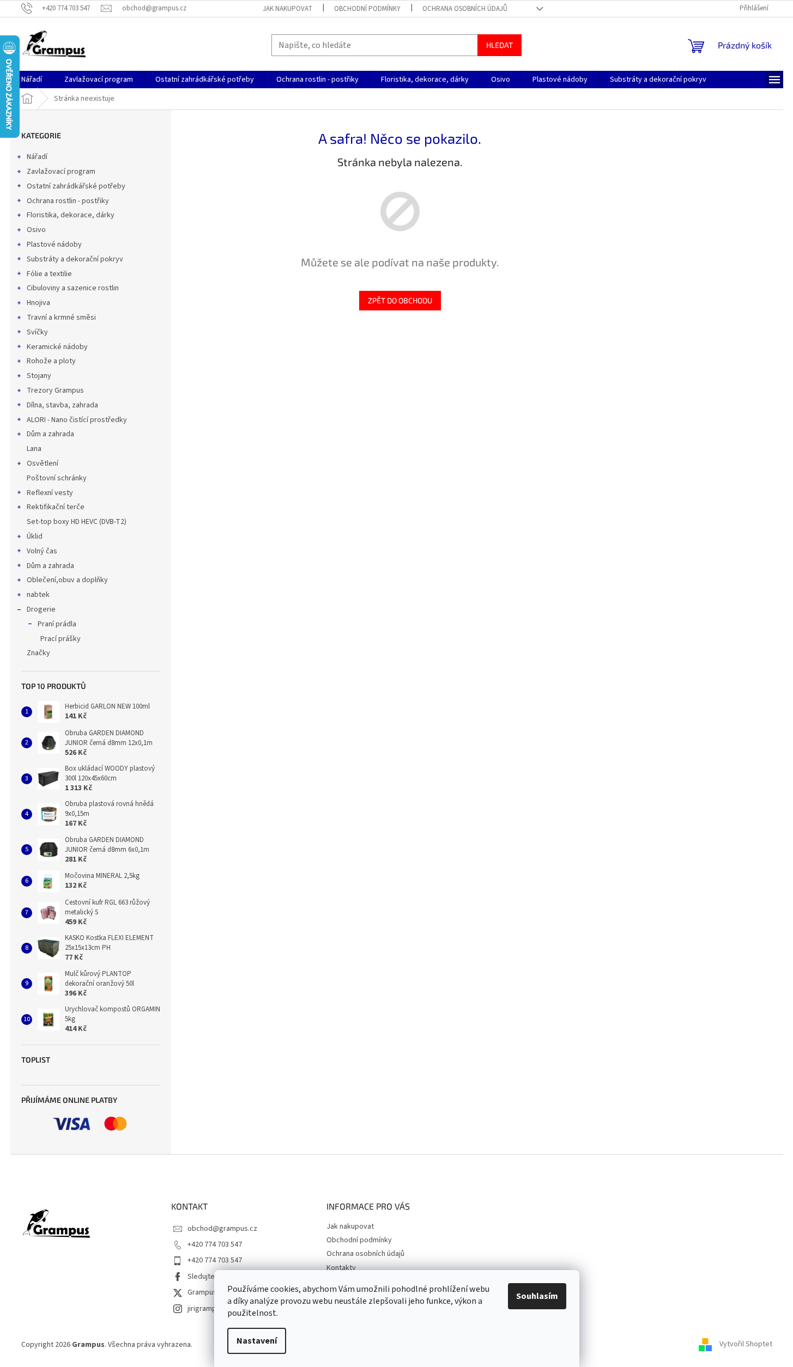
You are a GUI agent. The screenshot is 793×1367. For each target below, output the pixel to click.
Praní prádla (57, 624)
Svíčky (37, 332)
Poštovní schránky (57, 478)
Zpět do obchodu (400, 300)
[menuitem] (31, 79)
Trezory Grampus (55, 390)
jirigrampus (205, 1308)
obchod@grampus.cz (222, 1228)
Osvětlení (42, 463)
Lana (34, 448)
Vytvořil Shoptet (745, 1344)
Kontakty (341, 1267)
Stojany (39, 375)
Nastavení (257, 1341)
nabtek (38, 594)
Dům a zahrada (50, 434)
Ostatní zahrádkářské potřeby (76, 186)
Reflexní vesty (50, 492)
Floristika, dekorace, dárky (70, 215)
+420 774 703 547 (214, 1244)
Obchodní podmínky (367, 9)
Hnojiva (38, 302)
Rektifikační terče (55, 507)
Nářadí (37, 156)
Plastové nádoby (54, 244)
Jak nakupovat (287, 9)
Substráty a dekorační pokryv (75, 259)
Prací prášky (60, 638)
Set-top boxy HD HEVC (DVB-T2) (76, 521)
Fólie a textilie (49, 273)
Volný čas (42, 551)
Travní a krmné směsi (61, 317)
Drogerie (41, 609)
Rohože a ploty (51, 361)
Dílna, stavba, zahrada (62, 405)
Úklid (35, 536)
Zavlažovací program (61, 171)
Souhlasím (537, 1296)
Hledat (499, 45)
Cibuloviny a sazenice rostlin (73, 288)
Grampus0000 (209, 1292)
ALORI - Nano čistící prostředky (77, 419)
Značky (38, 653)
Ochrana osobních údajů (464, 9)
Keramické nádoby (57, 346)
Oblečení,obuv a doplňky (67, 580)
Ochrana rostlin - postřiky (68, 201)
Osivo (36, 229)
